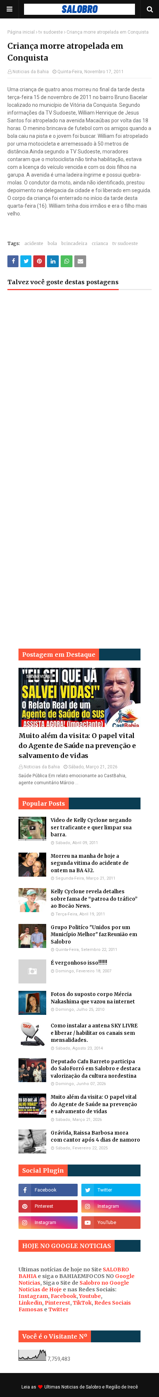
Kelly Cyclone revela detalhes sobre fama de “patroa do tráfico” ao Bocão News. (94, 898)
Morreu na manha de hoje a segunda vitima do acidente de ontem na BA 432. (90, 863)
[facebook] (48, 1190)
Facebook (64, 1296)
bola (52, 243)
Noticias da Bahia (31, 71)
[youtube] (111, 1222)
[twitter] (111, 1190)
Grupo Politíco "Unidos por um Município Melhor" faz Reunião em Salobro (94, 934)
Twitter (58, 1309)
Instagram (33, 1296)
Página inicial (21, 32)
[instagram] (111, 1206)
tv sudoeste (50, 32)
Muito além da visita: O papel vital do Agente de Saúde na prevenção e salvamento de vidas (77, 745)
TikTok (82, 1302)
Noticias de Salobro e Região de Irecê (99, 1387)
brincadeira (74, 243)
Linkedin (30, 1302)
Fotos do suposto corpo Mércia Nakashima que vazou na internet (93, 998)
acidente (33, 243)
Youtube (90, 1296)
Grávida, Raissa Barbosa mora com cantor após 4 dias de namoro (95, 1136)
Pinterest (57, 1302)
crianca (100, 243)
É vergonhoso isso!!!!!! (79, 963)
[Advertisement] (79, 388)
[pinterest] (48, 1206)
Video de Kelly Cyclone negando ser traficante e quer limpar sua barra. (91, 827)
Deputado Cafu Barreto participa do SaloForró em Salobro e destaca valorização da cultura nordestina (96, 1068)
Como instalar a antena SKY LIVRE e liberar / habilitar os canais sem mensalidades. (94, 1033)
